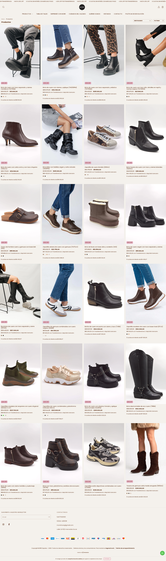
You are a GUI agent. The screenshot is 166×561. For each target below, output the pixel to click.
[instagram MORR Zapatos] (3, 524)
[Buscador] (3, 7)
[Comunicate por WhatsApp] (162, 553)
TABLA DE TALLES (41, 14)
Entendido (107, 558)
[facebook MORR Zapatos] (9, 524)
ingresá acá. (110, 548)
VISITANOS (107, 14)
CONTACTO (118, 14)
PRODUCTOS (26, 14)
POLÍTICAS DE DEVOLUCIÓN (134, 14)
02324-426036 (62, 521)
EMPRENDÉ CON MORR (58, 14)
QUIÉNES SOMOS (94, 14)
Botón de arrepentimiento (125, 548)
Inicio (3, 19)
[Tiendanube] (83, 553)
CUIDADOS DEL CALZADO (77, 14)
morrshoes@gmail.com (65, 525)
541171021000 (61, 517)
